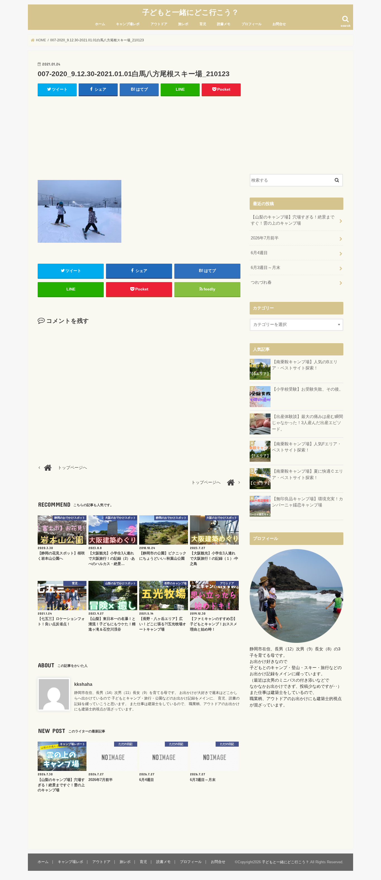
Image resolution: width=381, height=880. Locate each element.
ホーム (100, 24)
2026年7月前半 (265, 238)
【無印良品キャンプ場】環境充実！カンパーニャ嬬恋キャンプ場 (307, 502)
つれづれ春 (261, 282)
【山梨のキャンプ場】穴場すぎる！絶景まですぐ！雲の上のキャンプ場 (292, 220)
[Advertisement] (139, 137)
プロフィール (252, 24)
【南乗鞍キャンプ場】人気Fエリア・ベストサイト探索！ (306, 447)
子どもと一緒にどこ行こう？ (190, 12)
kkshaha (83, 684)
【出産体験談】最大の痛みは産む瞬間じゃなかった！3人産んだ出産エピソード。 (307, 422)
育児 (202, 24)
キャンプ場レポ (127, 24)
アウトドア (159, 24)
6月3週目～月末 (265, 267)
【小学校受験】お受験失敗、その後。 (307, 389)
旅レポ (183, 24)
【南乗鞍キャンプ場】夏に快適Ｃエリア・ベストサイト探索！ (307, 474)
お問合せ (279, 24)
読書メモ (223, 24)
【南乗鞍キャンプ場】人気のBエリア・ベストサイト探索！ (304, 365)
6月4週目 (259, 253)
